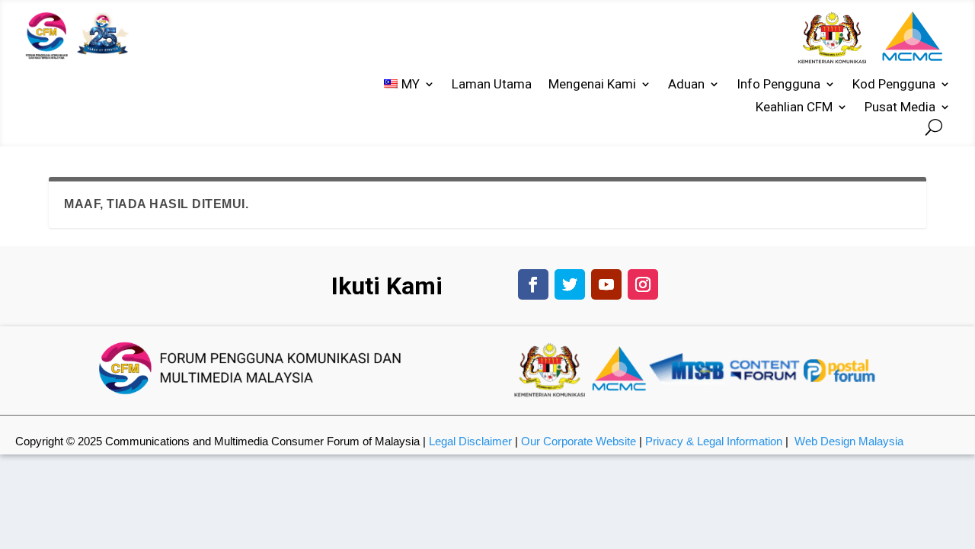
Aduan (686, 85)
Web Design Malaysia (848, 441)
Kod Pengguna (893, 85)
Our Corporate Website (578, 441)
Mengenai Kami (592, 85)
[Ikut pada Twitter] (570, 284)
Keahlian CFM (794, 107)
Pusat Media (900, 107)
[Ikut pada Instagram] (643, 284)
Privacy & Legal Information (713, 441)
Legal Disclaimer (470, 441)
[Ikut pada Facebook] (533, 284)
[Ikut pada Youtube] (606, 284)
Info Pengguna (778, 85)
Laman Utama (492, 85)
